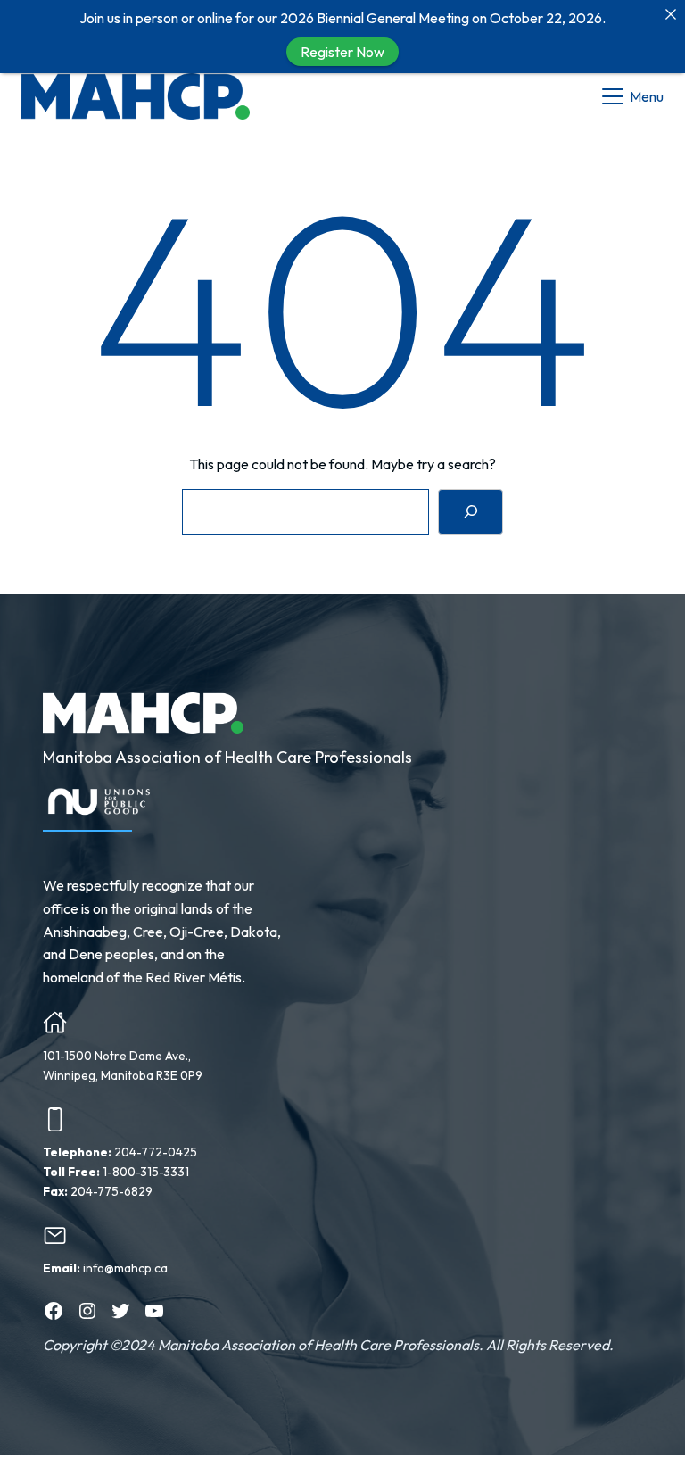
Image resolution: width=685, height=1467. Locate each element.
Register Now (342, 52)
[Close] (670, 14)
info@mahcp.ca (125, 1268)
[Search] (470, 512)
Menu (647, 96)
